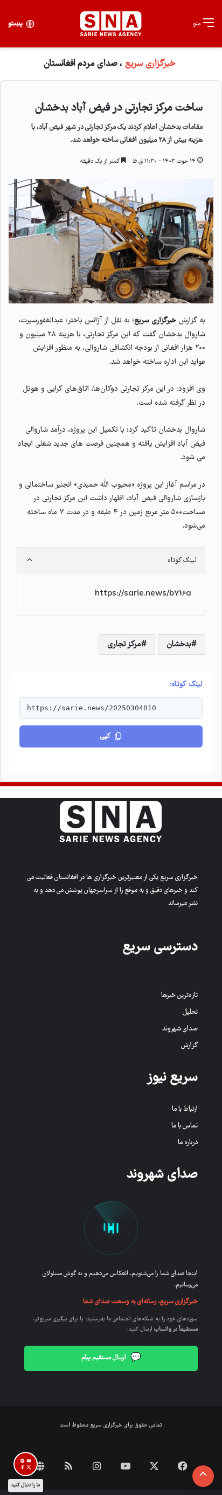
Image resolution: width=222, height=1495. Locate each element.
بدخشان (178, 644)
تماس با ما (184, 1126)
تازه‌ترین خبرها (179, 996)
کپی (105, 736)
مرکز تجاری (124, 644)
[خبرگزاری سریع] (111, 24)
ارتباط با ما (185, 1109)
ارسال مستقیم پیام (111, 1358)
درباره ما (188, 1143)
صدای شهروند (180, 1029)
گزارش (189, 1046)
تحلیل (190, 1012)
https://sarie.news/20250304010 (91, 708)
